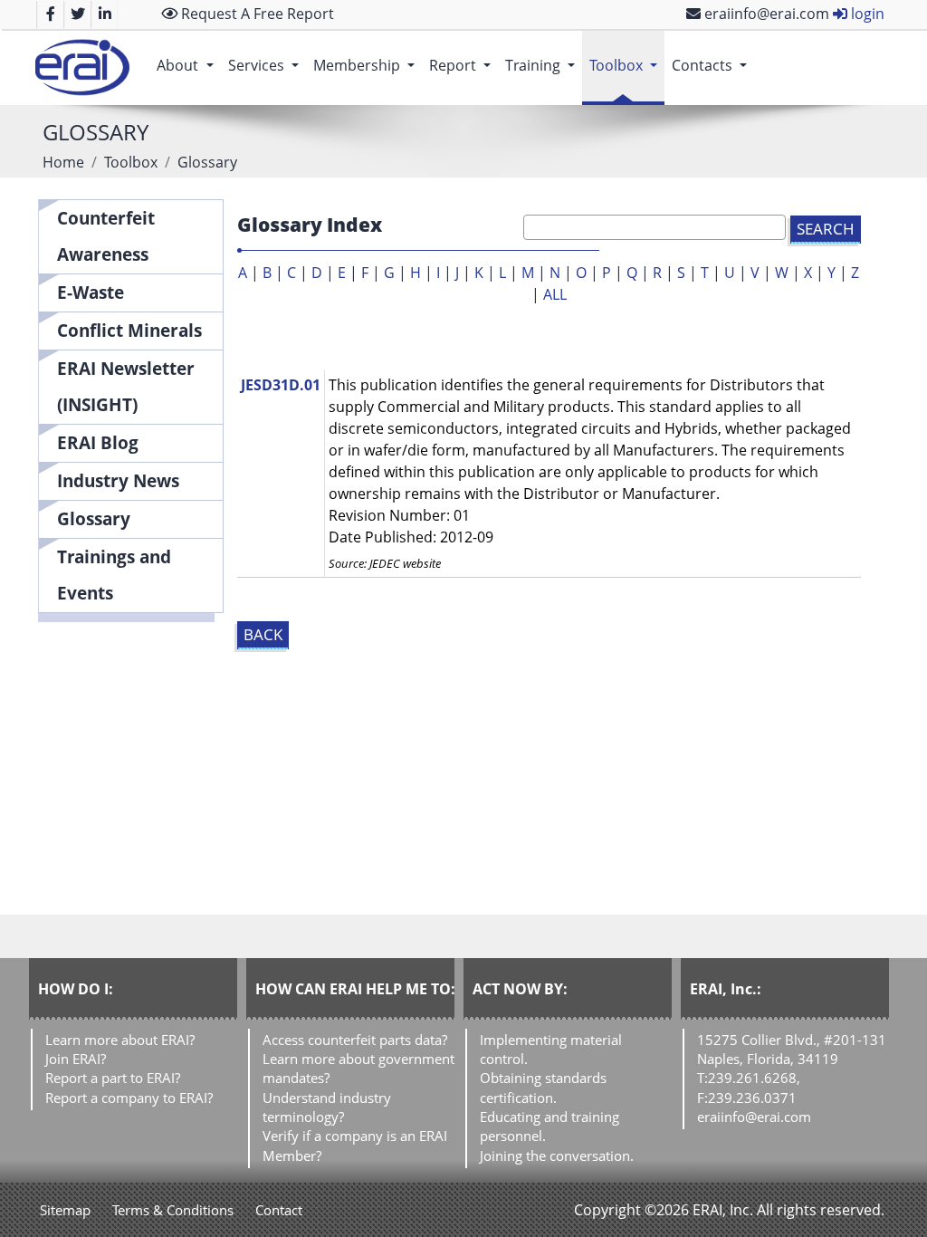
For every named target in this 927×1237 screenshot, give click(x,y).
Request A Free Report (255, 14)
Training (543, 64)
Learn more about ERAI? (120, 1040)
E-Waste (90, 292)
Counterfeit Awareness (106, 235)
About (188, 64)
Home (63, 162)
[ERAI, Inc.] (82, 68)
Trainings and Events (114, 574)
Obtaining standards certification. (543, 1087)
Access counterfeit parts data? (355, 1040)
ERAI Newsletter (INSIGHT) (126, 386)
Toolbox (626, 64)
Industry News (118, 480)
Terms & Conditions (173, 1210)
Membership (367, 64)
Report (463, 64)
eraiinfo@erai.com (765, 14)
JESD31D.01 (280, 385)
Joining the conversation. (557, 1155)
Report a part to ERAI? (112, 1078)
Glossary (93, 518)
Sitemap (65, 1210)
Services (267, 64)
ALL (555, 294)
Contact (278, 1210)
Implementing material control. (551, 1049)
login (865, 14)
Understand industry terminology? (327, 1107)
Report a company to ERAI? (129, 1097)
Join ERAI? (75, 1059)
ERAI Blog (98, 442)
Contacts (713, 64)
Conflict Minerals (129, 330)
